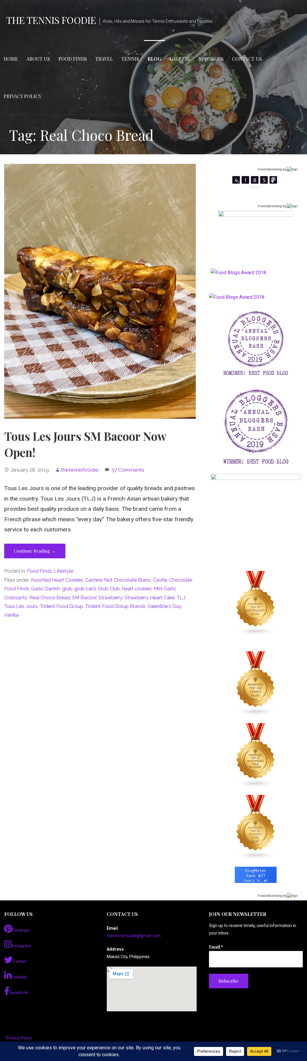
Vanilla (11, 615)
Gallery (180, 59)
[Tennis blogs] (256, 683)
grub (67, 589)
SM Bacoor (84, 597)
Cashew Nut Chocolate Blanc (118, 580)
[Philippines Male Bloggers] (256, 755)
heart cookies (137, 589)
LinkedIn (19, 977)
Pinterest (21, 930)
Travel (104, 59)
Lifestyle (63, 571)
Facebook (19, 992)
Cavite (160, 580)
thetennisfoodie (79, 470)
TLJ (181, 597)
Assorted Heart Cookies (57, 580)
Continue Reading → (35, 551)
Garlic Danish (45, 589)
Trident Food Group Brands (115, 606)
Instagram (21, 945)
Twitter (19, 961)
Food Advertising (270, 169)
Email (216, 947)
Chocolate (180, 580)
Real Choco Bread (49, 597)
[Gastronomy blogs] (256, 603)
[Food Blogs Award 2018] (236, 297)
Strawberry (110, 597)
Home (11, 59)
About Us (38, 59)
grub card (85, 589)
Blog (154, 59)
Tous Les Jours (20, 606)
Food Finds (72, 59)
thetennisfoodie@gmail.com (134, 935)
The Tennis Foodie (51, 19)
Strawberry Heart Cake (149, 597)
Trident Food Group (61, 606)
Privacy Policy (22, 96)
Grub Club (109, 589)
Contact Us (247, 59)
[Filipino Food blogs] (256, 827)
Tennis (130, 59)
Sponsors (211, 59)
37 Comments (128, 470)
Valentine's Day (164, 606)
